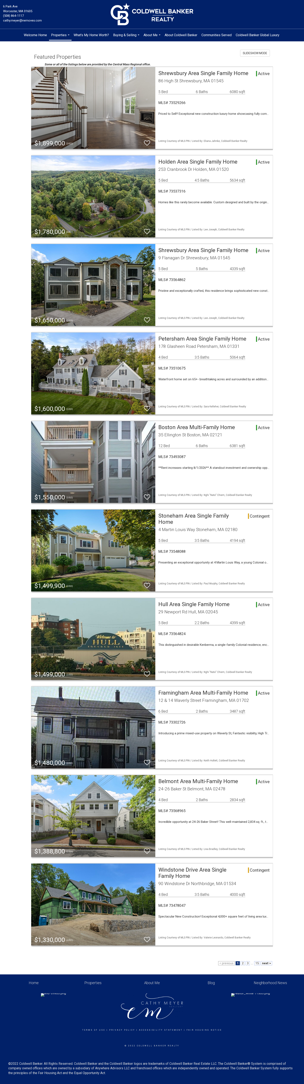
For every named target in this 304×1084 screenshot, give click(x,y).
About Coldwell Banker (181, 35)
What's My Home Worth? (91, 35)
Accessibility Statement (161, 1030)
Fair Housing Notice (204, 1030)
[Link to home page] (152, 14)
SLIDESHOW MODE (255, 53)
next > (266, 963)
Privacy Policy (122, 1030)
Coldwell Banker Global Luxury (257, 35)
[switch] (147, 143)
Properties (61, 37)
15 (257, 963)
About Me (153, 37)
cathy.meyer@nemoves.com (22, 20)
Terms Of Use (93, 1030)
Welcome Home (35, 35)
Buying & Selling (126, 37)
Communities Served (216, 35)
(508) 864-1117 (13, 16)
